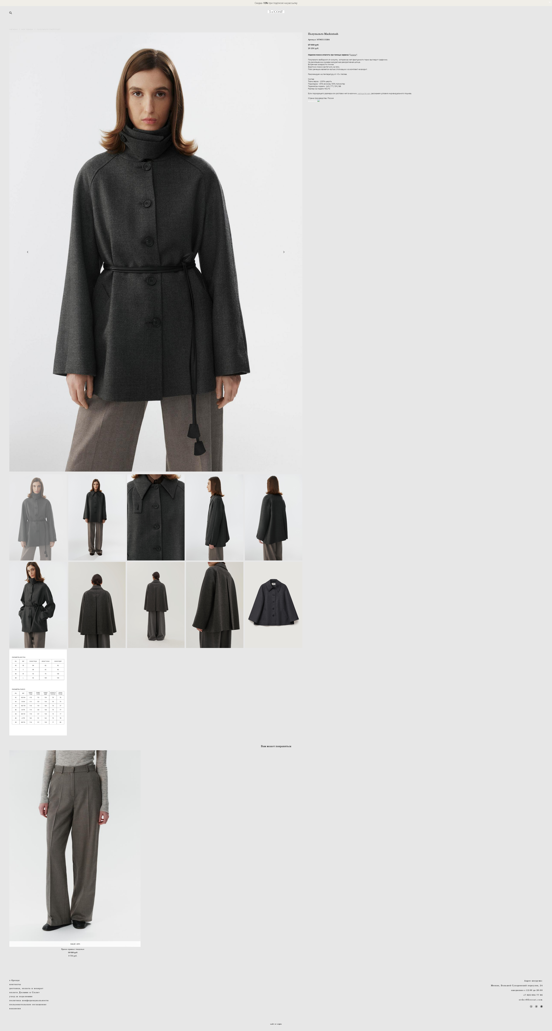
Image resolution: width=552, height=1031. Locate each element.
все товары (27, 29)
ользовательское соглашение (29, 1004)
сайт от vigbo (276, 1024)
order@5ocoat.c (529, 999)
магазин (13, 29)
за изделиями (22, 996)
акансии (16, 1008)
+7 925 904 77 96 (533, 994)
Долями (353, 54)
